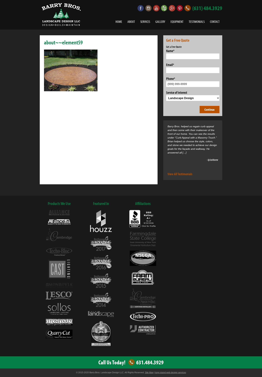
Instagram (148, 8)
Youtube (156, 8)
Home (118, 21)
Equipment (177, 21)
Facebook (140, 8)
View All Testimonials (180, 174)
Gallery (160, 21)
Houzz (164, 8)
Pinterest (180, 8)
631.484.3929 (150, 362)
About (131, 21)
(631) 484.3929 (207, 8)
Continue (209, 109)
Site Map (149, 372)
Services (145, 21)
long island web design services (170, 372)
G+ (172, 8)
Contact (215, 21)
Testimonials (197, 21)
